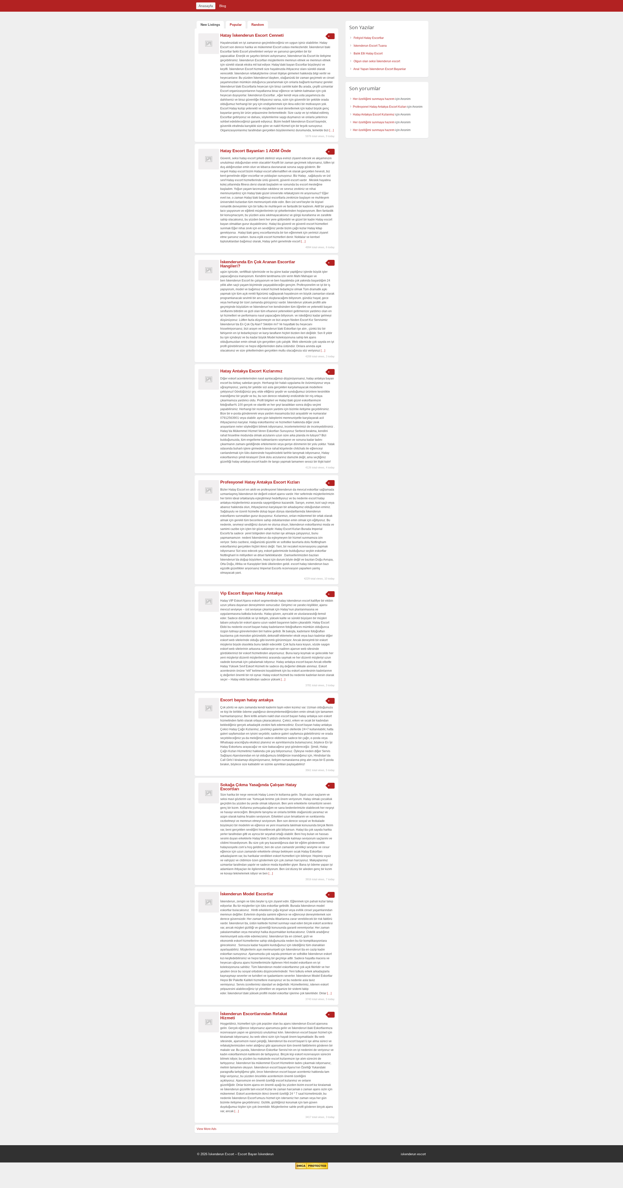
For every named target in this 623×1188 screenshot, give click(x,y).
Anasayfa (206, 6)
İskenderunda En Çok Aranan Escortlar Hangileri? (257, 264)
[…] (331, 130)
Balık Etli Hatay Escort (368, 53)
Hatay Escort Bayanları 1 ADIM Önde (255, 151)
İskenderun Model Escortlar (247, 894)
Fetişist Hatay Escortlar (369, 38)
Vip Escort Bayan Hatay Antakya (251, 593)
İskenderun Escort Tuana (370, 45)
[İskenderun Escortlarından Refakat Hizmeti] (208, 1031)
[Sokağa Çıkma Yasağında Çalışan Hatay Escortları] (208, 802)
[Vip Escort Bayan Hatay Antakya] (208, 611)
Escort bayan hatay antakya (246, 700)
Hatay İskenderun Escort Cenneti (252, 35)
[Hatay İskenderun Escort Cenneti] (208, 53)
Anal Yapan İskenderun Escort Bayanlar (379, 69)
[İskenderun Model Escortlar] (208, 911)
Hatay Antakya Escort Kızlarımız (251, 371)
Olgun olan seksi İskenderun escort (377, 61)
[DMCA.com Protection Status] (311, 1168)
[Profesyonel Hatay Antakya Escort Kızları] (208, 500)
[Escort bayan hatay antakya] (208, 717)
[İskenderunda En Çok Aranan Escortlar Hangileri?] (208, 279)
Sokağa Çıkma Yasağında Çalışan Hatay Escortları (258, 787)
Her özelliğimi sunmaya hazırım (373, 99)
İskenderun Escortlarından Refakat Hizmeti (253, 1016)
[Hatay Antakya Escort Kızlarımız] (208, 388)
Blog (222, 6)
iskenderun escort (413, 1154)
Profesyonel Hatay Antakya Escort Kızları (260, 482)
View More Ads (206, 1129)
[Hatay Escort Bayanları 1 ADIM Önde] (208, 168)
